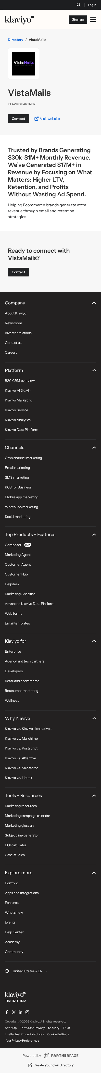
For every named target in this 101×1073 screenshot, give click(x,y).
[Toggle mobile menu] (93, 20)
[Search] (78, 5)
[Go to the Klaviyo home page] (19, 20)
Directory (15, 39)
